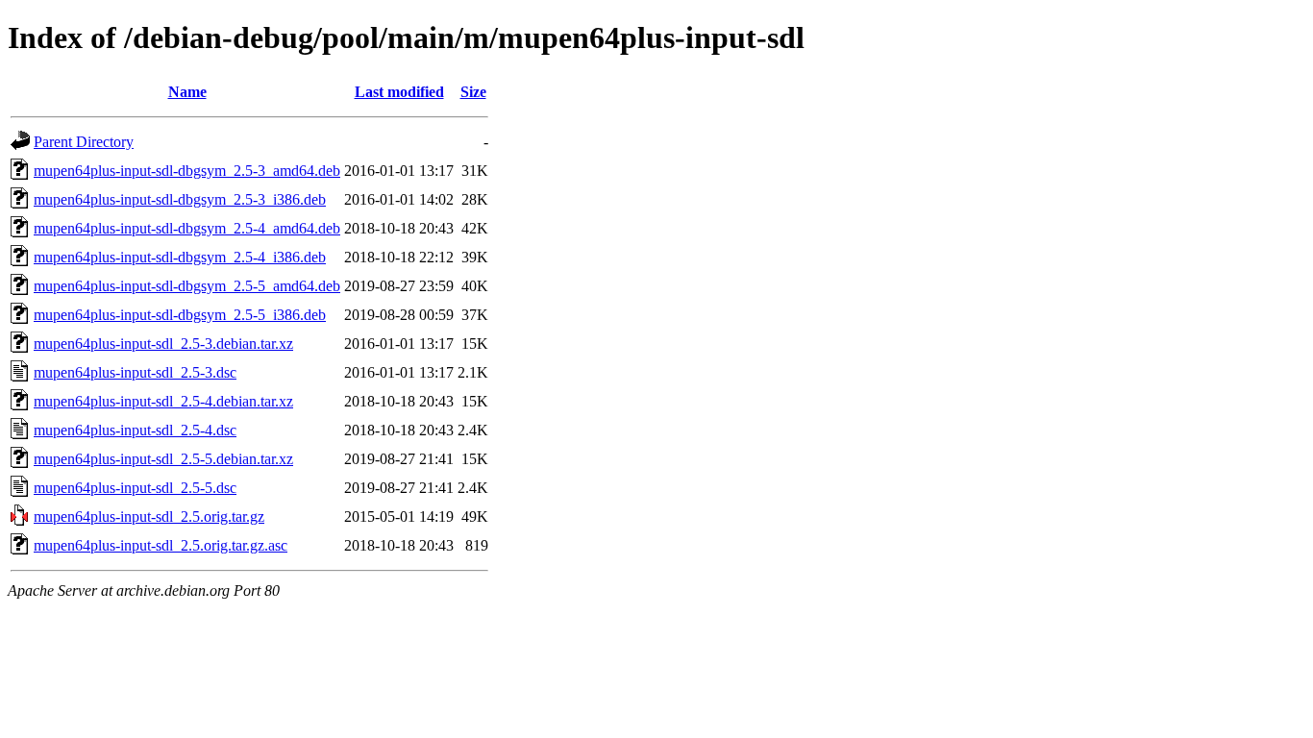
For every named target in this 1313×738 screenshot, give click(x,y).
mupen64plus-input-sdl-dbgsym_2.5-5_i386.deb (180, 315)
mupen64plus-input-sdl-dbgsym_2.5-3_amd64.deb (187, 170)
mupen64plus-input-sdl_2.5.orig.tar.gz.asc (160, 545)
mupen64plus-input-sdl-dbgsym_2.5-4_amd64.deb (187, 228)
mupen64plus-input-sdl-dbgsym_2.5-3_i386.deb (180, 199)
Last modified (399, 92)
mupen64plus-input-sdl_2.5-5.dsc (135, 488)
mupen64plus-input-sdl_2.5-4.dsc (135, 430)
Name (187, 92)
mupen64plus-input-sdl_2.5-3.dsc (135, 372)
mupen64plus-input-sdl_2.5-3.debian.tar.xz (163, 343)
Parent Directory (84, 142)
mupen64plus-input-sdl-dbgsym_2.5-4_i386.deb (180, 257)
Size (473, 92)
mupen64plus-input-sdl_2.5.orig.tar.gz (149, 516)
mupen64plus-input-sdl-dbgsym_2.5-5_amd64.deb (187, 286)
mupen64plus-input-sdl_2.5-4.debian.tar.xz (163, 401)
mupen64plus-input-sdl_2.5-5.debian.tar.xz (163, 459)
